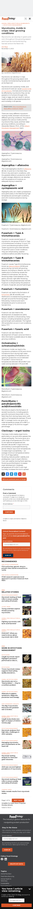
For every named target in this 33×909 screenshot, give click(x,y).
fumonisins (6, 294)
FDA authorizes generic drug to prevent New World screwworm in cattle (15, 568)
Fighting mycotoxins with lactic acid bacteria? (11, 622)
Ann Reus (5, 47)
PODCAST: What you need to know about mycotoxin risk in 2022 (10, 635)
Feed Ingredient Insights (10, 703)
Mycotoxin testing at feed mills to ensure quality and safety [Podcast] (11, 599)
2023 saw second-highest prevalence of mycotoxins (11, 768)
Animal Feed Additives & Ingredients (16, 23)
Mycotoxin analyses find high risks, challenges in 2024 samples (11, 732)
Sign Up (8, 555)
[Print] (3, 474)
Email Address (8, 504)
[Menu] (29, 18)
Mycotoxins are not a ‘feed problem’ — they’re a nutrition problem (11, 683)
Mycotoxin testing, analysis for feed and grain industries (9, 757)
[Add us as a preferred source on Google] (24, 474)
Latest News (6, 606)
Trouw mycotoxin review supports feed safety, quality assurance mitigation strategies (11, 671)
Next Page (18, 800)
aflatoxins (27, 169)
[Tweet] (15, 474)
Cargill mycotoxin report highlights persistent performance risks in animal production (11, 658)
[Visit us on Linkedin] (5, 859)
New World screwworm (10, 564)
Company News (7, 789)
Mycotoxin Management (12, 25)
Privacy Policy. (7, 552)
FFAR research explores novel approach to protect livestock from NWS (15, 578)
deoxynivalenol (14, 266)
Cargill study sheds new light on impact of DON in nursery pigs (11, 721)
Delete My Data (16, 864)
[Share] (7, 474)
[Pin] (19, 474)
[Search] (25, 18)
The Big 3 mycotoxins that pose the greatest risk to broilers (10, 707)
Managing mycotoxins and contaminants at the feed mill (11, 744)
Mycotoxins (6, 654)
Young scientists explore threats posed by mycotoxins (11, 610)
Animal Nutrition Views (10, 679)
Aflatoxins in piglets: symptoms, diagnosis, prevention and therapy (10, 695)
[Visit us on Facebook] (2, 859)
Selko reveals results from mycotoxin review (15, 792)
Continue (16, 905)
